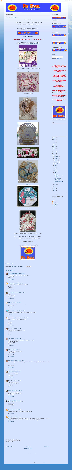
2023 (54, 142)
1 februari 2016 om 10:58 (18, 283)
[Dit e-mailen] (26, 266)
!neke (9, 390)
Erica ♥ (54, 202)
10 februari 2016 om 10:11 (18, 360)
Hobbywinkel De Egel (34, 43)
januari (55, 184)
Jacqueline (28, 121)
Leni (9, 349)
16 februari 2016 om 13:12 (15, 371)
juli (55, 165)
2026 (54, 137)
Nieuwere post (9, 446)
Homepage (28, 446)
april (55, 170)
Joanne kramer (11, 310)
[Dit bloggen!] (27, 266)
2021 (54, 146)
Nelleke (27, 146)
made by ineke (11, 292)
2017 (54, 153)
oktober (56, 160)
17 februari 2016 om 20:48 (16, 400)
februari (56, 174)
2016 (54, 155)
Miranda (27, 208)
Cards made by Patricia (13, 317)
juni (55, 167)
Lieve (9, 409)
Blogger (43, 462)
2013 (54, 190)
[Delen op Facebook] (29, 266)
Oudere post (46, 446)
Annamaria (10, 283)
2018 (54, 151)
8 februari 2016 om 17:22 (16, 349)
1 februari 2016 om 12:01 (20, 292)
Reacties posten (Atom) (31, 453)
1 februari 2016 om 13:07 (20, 310)
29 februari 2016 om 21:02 (15, 416)
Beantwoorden (11, 279)
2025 (54, 139)
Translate (61, 58)
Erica (28, 159)
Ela (9, 416)
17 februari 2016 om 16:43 (16, 390)
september (56, 161)
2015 (54, 186)
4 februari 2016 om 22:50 (24, 317)
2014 (54, 188)
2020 (54, 148)
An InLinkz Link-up (9, 263)
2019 (54, 149)
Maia (9, 338)
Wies (9, 302)
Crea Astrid (10, 360)
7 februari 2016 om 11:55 (16, 328)
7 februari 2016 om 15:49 (16, 338)
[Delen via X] (28, 266)
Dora (9, 400)
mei (55, 168)
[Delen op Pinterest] (30, 266)
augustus (56, 163)
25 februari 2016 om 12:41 (16, 409)
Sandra (27, 96)
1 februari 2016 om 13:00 (16, 302)
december (56, 156)
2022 (54, 144)
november (56, 158)
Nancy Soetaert (11, 273)
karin (9, 328)
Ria (9, 371)
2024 (54, 141)
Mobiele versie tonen (28, 448)
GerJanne (28, 184)
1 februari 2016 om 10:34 (20, 273)
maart (55, 172)
